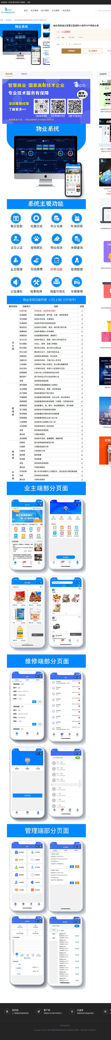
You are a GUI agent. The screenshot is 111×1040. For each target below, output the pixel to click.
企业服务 (56, 10)
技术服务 (34, 10)
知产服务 (45, 10)
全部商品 (9, 20)
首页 (28, 2)
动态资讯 (66, 10)
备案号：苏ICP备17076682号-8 (85, 1030)
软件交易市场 (64, 1025)
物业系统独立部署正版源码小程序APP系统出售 (30, 20)
